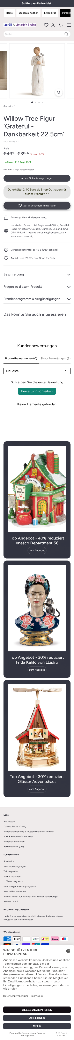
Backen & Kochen (28, 12)
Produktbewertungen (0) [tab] (21, 358)
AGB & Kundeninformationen (18, 836)
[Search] (66, 34)
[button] (37, 206)
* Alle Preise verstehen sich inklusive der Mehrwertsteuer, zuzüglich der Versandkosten (33, 918)
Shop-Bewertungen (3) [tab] (55, 358)
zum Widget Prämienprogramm (19, 886)
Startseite (8, 106)
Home (9, 12)
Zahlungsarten (10, 871)
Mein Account (10, 901)
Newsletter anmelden (14, 891)
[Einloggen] (53, 25)
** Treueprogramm (13, 881)
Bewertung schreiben (37, 391)
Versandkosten (27, 169)
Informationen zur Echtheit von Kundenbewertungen (30, 896)
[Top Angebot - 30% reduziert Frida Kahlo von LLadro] (37, 608)
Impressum (9, 821)
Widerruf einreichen (13, 841)
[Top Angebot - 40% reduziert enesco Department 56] (37, 489)
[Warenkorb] (61, 25)
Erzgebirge (50, 12)
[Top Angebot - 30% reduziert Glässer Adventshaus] (37, 727)
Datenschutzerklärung (14, 826)
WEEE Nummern (12, 876)
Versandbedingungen (14, 866)
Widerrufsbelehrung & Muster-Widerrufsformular (28, 831)
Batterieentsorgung (13, 846)
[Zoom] (58, 92)
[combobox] (37, 34)
